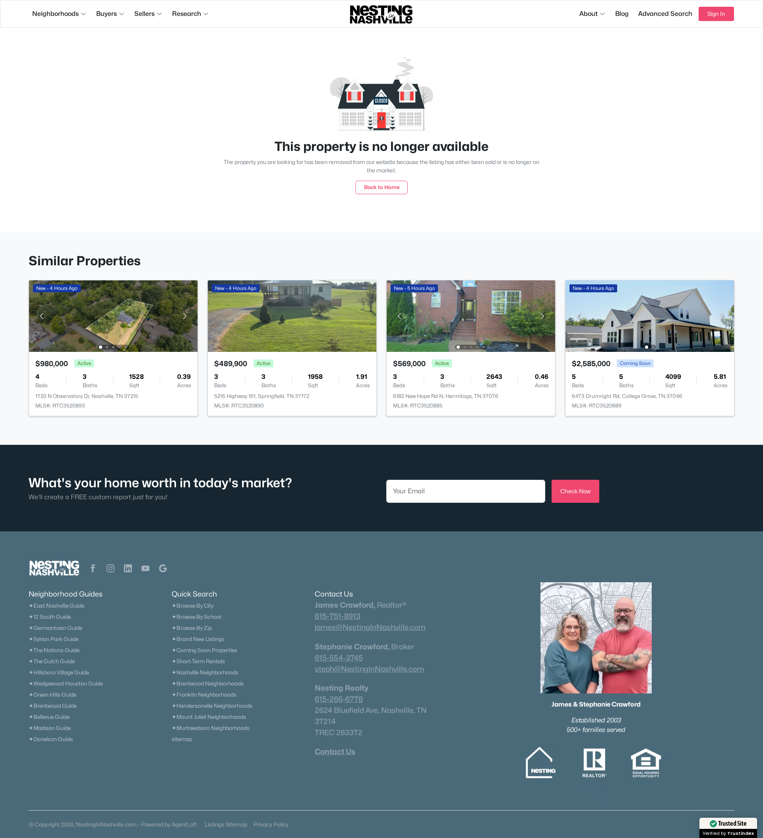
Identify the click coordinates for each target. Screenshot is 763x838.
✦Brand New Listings (198, 639)
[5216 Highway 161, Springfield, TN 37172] (292, 315)
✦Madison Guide (50, 728)
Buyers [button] (106, 13)
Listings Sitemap (226, 824)
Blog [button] (622, 13)
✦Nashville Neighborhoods (205, 672)
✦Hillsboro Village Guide (59, 672)
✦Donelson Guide (51, 739)
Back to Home (381, 187)
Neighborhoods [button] (55, 13)
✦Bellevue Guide (49, 717)
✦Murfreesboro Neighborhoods (211, 728)
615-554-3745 (339, 657)
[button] (93, 568)
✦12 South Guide (50, 617)
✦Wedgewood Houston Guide (66, 683)
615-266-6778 (339, 699)
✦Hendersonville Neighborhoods (212, 706)
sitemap (182, 739)
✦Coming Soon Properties (204, 650)
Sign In (716, 13)
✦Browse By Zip (192, 628)
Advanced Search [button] (665, 13)
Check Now (575, 491)
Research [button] (186, 13)
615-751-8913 (337, 616)
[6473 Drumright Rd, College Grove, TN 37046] (649, 315)
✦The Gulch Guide (52, 661)
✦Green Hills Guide (52, 694)
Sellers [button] (144, 13)
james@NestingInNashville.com (370, 627)
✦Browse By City (192, 605)
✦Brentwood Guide (53, 706)
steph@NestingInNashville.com (369, 668)
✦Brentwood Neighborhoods (208, 683)
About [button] (588, 13)
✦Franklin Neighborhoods (204, 694)
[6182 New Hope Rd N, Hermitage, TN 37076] (471, 315)
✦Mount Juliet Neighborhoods (209, 717)
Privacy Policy (271, 824)
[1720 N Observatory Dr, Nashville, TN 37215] (113, 315)
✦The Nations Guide (54, 650)
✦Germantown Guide (55, 628)
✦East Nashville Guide (56, 605)
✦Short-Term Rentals (198, 661)
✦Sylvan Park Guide (53, 639)
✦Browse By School (196, 617)
